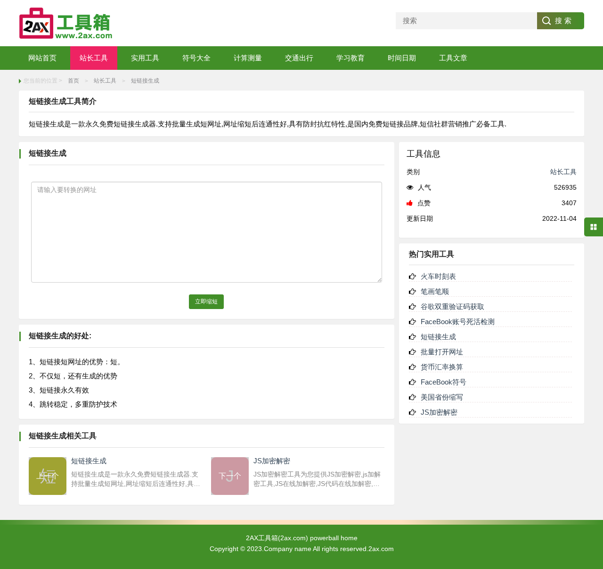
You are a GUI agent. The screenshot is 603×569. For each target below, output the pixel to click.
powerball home (334, 538)
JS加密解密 (439, 412)
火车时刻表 (438, 276)
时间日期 (402, 58)
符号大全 (196, 58)
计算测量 (248, 58)
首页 (73, 80)
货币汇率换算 (442, 367)
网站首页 (42, 58)
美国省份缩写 (442, 397)
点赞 (424, 203)
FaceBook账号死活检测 (458, 322)
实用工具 (145, 58)
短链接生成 (145, 80)
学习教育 (350, 58)
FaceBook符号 (443, 382)
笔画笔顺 (435, 291)
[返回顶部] (593, 502)
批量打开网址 (442, 352)
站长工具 (94, 58)
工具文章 (453, 58)
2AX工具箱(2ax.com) (277, 538)
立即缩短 (206, 301)
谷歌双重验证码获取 (452, 306)
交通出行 (299, 58)
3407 (569, 203)
